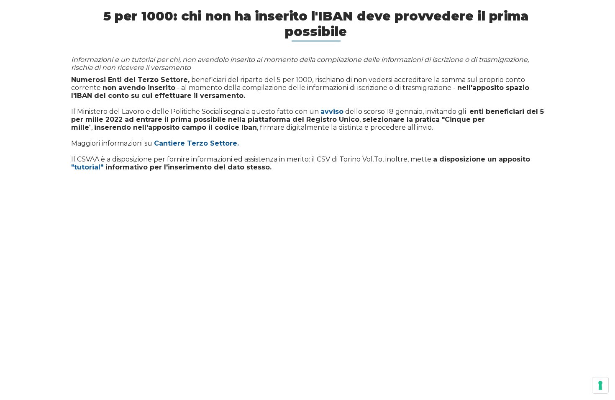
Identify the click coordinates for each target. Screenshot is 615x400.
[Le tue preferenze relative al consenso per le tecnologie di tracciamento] (600, 385)
